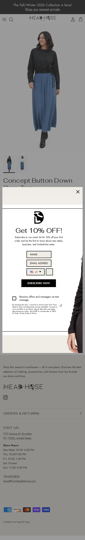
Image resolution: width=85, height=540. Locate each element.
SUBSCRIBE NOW (38, 283)
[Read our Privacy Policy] (61, 305)
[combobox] (35, 272)
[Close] (78, 192)
